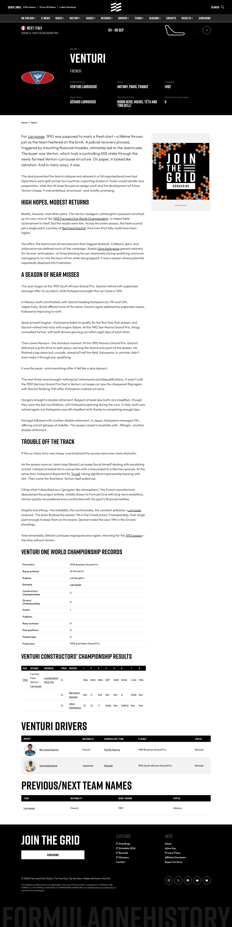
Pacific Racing (112, 749)
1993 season (134, 535)
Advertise (170, 848)
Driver (27, 738)
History (74, 18)
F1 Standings (123, 843)
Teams (138, 18)
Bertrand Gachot (74, 228)
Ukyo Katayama (108, 249)
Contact (120, 862)
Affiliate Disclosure (175, 857)
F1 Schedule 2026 (125, 848)
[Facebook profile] (188, 880)
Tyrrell (75, 474)
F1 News (45, 18)
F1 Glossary (122, 857)
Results (186, 18)
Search (215, 7)
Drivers (122, 18)
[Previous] (197, 30)
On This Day (27, 18)
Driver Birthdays (48, 7)
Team (26, 798)
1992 (25, 680)
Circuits (171, 18)
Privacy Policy (173, 852)
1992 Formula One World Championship (80, 218)
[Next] (207, 30)
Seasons (154, 18)
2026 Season (29, 7)
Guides (90, 18)
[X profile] (178, 880)
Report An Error (174, 862)
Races (58, 18)
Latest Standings (67, 7)
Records (106, 18)
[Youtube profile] (197, 880)
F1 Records (122, 852)
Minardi (108, 765)
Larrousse (36, 136)
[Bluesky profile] (207, 880)
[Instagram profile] (169, 880)
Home (24, 122)
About (168, 843)
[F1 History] (116, 7)
